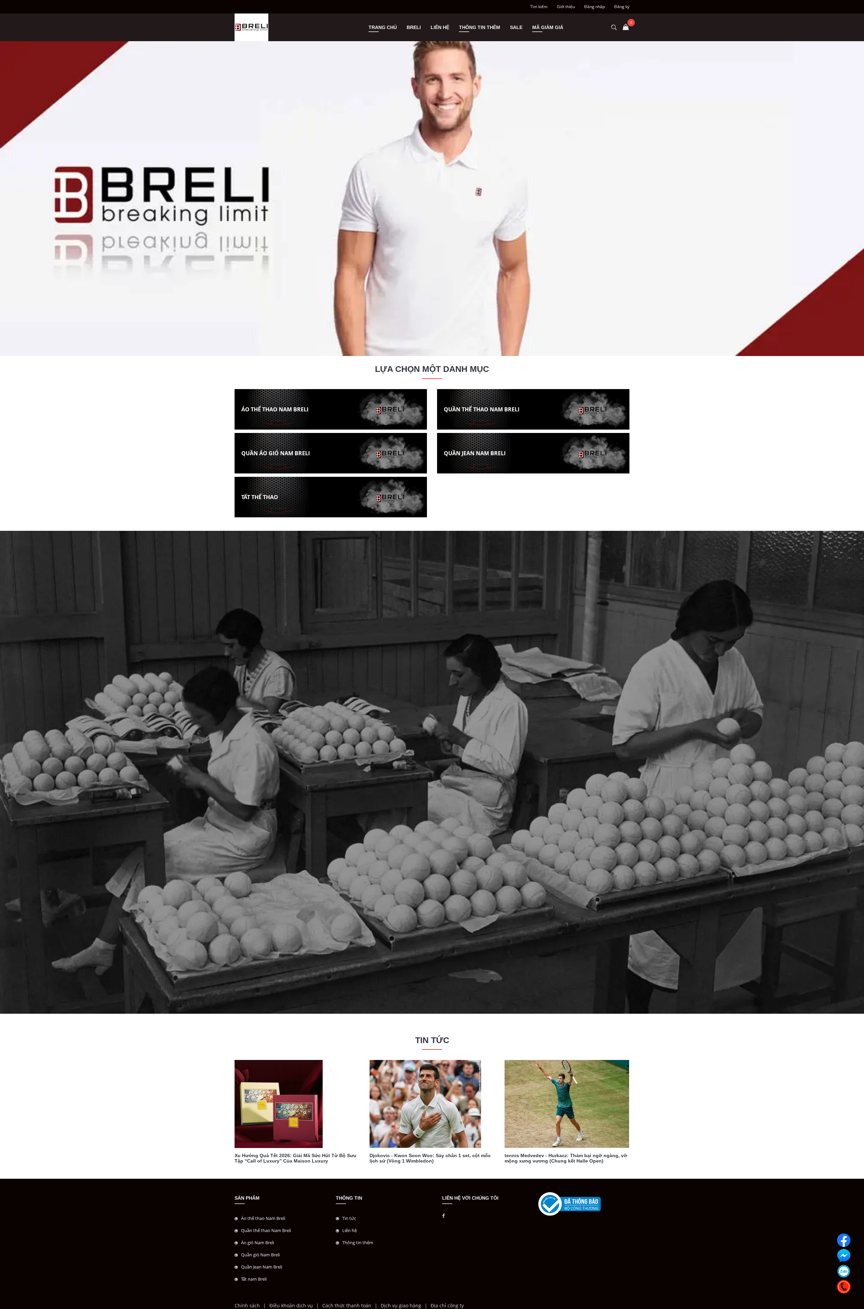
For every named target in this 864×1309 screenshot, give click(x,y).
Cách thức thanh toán (346, 1305)
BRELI (414, 27)
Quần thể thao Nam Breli (266, 1230)
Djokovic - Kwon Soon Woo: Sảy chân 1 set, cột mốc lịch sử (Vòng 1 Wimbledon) (430, 1158)
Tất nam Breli (254, 1279)
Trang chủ (383, 27)
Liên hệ (440, 27)
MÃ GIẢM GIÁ (547, 27)
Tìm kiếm (538, 6)
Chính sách (247, 1305)
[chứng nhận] (569, 1203)
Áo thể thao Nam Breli (263, 1218)
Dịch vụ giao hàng (401, 1305)
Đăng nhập (594, 6)
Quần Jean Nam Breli (261, 1267)
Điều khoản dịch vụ (291, 1305)
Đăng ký (621, 6)
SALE (516, 27)
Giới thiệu (566, 6)
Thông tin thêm (479, 27)
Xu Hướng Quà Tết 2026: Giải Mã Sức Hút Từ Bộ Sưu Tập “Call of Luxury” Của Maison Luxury (295, 1158)
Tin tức (349, 1218)
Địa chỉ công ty (447, 1305)
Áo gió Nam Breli (257, 1242)
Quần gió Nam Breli (260, 1255)
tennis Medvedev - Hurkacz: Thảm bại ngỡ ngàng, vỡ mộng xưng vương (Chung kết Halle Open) (566, 1158)
